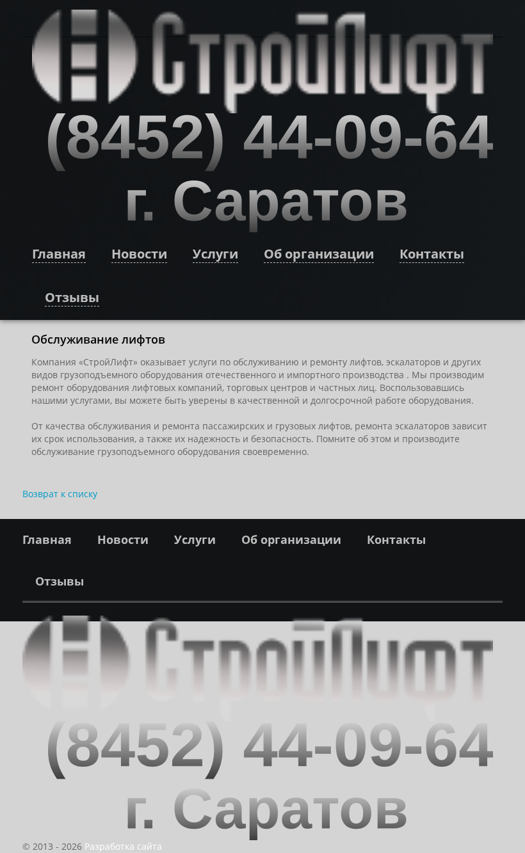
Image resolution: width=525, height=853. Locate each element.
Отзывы (72, 297)
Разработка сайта (123, 846)
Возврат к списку (59, 494)
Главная (59, 253)
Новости (139, 253)
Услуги (215, 253)
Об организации (319, 253)
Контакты (432, 253)
